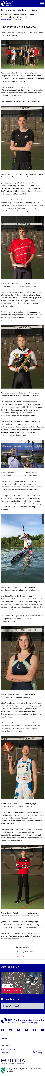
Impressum (5, 1042)
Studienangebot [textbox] (12, 1006)
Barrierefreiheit (6, 1053)
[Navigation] (42, 3)
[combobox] (22, 1006)
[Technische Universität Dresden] (7, 3)
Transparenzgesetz (8, 1049)
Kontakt (4, 1039)
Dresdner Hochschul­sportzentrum (19, 10)
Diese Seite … (21, 957)
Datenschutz (5, 1046)
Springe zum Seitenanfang (37, 1052)
